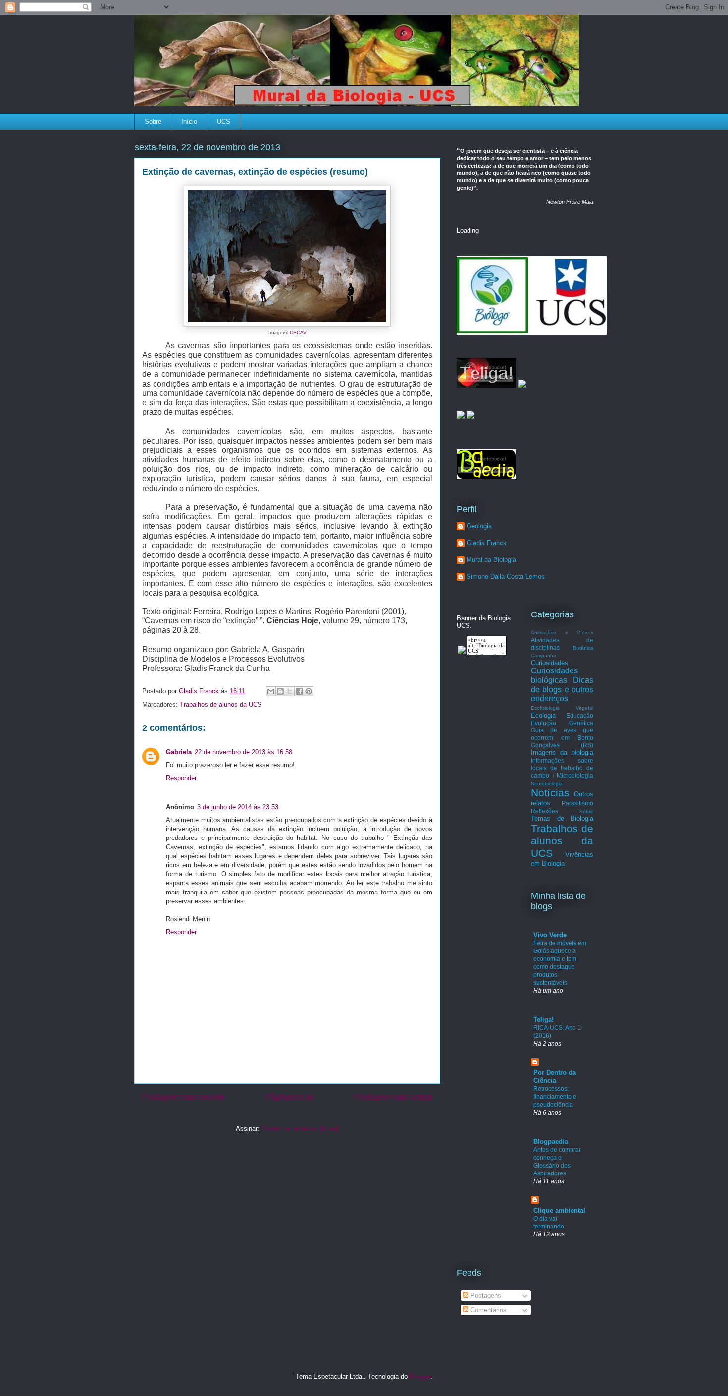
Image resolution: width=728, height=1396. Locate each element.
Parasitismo (577, 803)
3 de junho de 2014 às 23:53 (237, 807)
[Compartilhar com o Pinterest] (308, 691)
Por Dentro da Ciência (554, 1076)
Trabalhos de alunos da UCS (221, 704)
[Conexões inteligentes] (486, 385)
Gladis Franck (487, 543)
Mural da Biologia (491, 559)
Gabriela (179, 752)
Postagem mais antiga (393, 1097)
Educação (579, 715)
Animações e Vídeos (562, 632)
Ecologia (543, 715)
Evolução (543, 723)
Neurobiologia (547, 783)
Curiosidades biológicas (554, 675)
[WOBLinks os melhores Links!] (522, 385)
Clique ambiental (559, 1210)
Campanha (543, 655)
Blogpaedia (550, 1141)
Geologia (479, 526)
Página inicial (289, 1097)
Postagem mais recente (183, 1097)
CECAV (298, 332)
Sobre (153, 121)
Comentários (487, 1310)
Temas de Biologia (562, 818)
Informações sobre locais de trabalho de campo (562, 768)
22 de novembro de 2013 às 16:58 (243, 752)
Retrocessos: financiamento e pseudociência (554, 1096)
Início (189, 121)
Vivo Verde (550, 935)
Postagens (484, 1295)
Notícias (550, 792)
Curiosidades (549, 663)
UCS (223, 121)
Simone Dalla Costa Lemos (506, 576)
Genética (581, 723)
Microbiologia (575, 775)
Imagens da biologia (562, 752)
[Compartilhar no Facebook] (299, 691)
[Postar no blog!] (280, 691)
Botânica (583, 648)
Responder (181, 778)
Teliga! (543, 1019)
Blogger (420, 1376)
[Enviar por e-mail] (271, 691)
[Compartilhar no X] (290, 691)
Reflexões (544, 811)
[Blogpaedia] (486, 477)
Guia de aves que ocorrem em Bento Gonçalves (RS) (562, 737)
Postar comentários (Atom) (300, 1128)
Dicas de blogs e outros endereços (562, 689)
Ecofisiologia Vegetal (562, 708)
